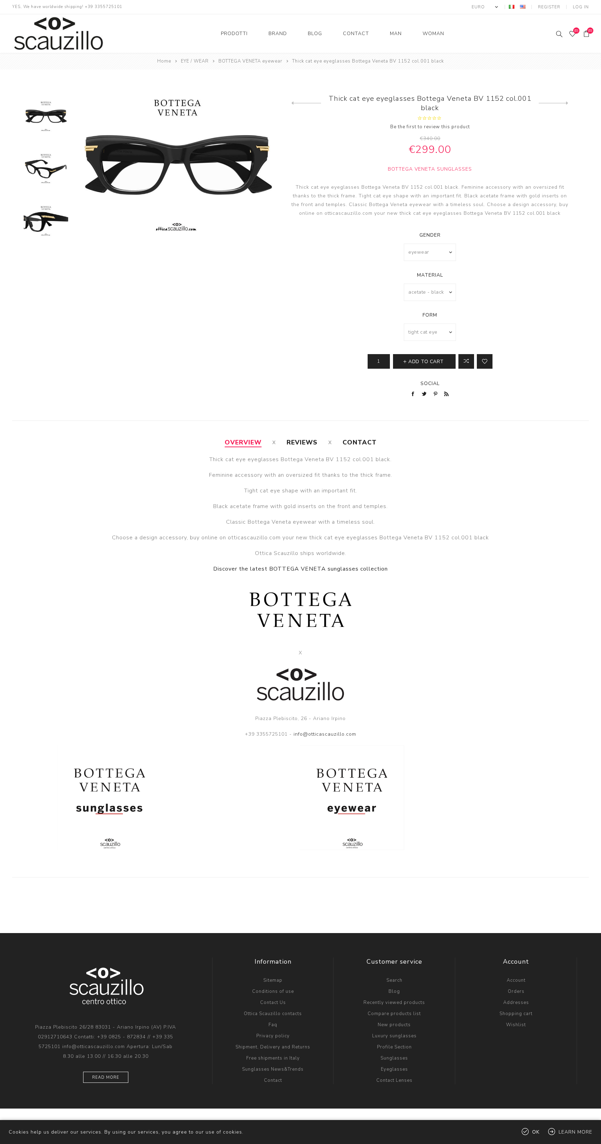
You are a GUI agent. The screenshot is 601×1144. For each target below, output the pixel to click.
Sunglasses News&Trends (273, 1069)
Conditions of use (273, 991)
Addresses (516, 1002)
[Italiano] (511, 6)
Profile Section (394, 1047)
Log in (581, 7)
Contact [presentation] (360, 442)
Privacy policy (273, 1036)
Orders (516, 991)
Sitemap (272, 980)
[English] (522, 6)
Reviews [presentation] (302, 442)
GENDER (430, 235)
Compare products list (394, 1014)
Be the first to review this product (430, 127)
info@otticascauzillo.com (325, 734)
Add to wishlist (484, 361)
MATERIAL (430, 275)
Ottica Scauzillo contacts (273, 1014)
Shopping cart (515, 1014)
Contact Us (273, 1002)
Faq (273, 1025)
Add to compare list (466, 361)
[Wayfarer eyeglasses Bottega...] (306, 103)
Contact (273, 1080)
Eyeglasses (394, 1069)
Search (394, 980)
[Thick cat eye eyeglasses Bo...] (553, 103)
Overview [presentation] (243, 442)
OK (535, 1132)
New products (394, 1025)
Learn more (575, 1132)
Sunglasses (394, 1058)
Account (516, 980)
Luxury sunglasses (394, 1036)
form (430, 315)
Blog (394, 991)
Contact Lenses (394, 1080)
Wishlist (516, 1025)
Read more (105, 1077)
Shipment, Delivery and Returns (272, 1047)
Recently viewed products (394, 1002)
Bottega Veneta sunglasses (430, 169)
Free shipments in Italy (273, 1058)
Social (430, 383)
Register (549, 7)
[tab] (243, 442)
